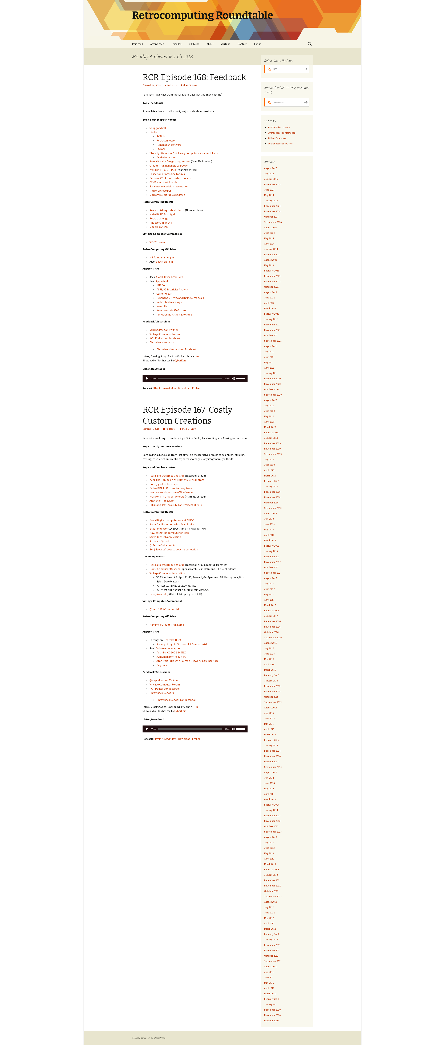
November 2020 (272, 383)
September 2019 (273, 454)
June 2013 (269, 847)
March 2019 (270, 475)
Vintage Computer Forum (164, 334)
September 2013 (273, 831)
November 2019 (272, 448)
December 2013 (272, 815)
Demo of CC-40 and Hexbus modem (170, 178)
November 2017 (272, 561)
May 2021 (269, 362)
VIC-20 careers (157, 242)
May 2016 (269, 659)
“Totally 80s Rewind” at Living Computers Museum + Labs (183, 153)
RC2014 (160, 136)
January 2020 (271, 437)
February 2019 (271, 481)
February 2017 (271, 610)
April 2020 (269, 421)
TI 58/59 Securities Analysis (172, 289)
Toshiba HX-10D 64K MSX (171, 652)
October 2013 (271, 826)
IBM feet (161, 285)
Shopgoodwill (157, 128)
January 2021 (271, 373)
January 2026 (271, 178)
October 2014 (271, 761)
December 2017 (272, 556)
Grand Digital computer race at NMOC (171, 520)
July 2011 (269, 971)
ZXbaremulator (158, 528)
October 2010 (271, 1020)
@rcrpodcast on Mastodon (282, 132)
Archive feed (157, 44)
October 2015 (271, 696)
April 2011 (269, 988)
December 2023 (272, 254)
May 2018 (269, 529)
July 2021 (269, 351)
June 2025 (269, 189)
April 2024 (269, 243)
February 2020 (271, 432)
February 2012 (271, 934)
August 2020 (270, 400)
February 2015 (271, 740)
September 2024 (273, 222)
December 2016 (272, 621)
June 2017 (269, 588)
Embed (196, 388)
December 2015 (272, 686)
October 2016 (271, 632)
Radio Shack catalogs (169, 302)
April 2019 (269, 470)
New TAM (161, 306)
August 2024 (270, 227)
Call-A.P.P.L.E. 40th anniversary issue (170, 488)
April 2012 (269, 923)
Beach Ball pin (164, 261)
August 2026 (270, 168)
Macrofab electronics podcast (167, 194)
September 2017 (273, 572)
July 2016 (269, 648)
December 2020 (272, 378)
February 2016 (271, 675)
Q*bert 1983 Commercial (164, 609)
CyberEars (180, 360)
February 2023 (271, 270)
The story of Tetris (160, 222)
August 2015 (270, 707)
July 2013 (269, 842)
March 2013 (270, 864)
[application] (195, 378)
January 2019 (271, 486)
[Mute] (233, 378)
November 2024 (272, 211)
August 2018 (270, 513)
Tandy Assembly (159, 594)
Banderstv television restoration (168, 186)
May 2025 (269, 195)
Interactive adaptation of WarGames (171, 492)
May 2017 (269, 594)
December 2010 (272, 1009)
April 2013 (269, 858)
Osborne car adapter (168, 648)
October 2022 (271, 286)
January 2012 (271, 939)
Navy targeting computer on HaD (169, 532)
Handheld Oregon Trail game (166, 624)
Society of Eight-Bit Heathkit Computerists (182, 644)
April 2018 (269, 535)
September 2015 (273, 702)
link (197, 356)
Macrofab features (160, 190)
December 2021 (272, 324)
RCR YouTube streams (279, 127)
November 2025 (272, 184)
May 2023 (269, 265)
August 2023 (270, 259)
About (210, 44)
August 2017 (270, 578)
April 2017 (269, 599)
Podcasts (172, 85)
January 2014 (271, 810)
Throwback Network (161, 342)
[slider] (241, 378)
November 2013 (272, 820)
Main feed (137, 44)
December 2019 (272, 443)
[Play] (147, 378)
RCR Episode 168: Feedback (194, 77)
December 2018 (272, 491)
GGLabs (160, 149)
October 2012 (271, 891)
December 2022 (272, 276)
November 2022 (272, 281)
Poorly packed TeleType (163, 484)
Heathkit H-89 (172, 640)
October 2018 (271, 502)
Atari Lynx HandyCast (162, 500)
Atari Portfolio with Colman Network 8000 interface (187, 661)
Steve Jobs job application (165, 537)
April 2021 (269, 367)
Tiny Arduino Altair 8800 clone (174, 314)
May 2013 (269, 853)
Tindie (153, 132)
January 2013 (271, 874)
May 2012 (269, 918)
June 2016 (269, 653)
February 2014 (271, 804)
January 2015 (271, 745)
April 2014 (269, 793)
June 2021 (269, 356)
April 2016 (269, 664)
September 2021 (273, 340)
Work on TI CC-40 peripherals (166, 496)
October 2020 (271, 389)
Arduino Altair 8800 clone (171, 310)
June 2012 (269, 912)
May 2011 (269, 982)
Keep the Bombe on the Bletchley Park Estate (176, 480)
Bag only (161, 665)
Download (184, 388)
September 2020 (273, 394)
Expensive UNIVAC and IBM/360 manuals (180, 297)
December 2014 (272, 750)
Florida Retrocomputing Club (166, 475)
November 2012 (272, 885)
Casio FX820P (164, 293)
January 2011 (271, 1004)
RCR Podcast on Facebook (164, 338)
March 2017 (270, 605)
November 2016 (272, 626)
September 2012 (273, 896)
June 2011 (269, 977)
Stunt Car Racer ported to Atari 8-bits (171, 524)
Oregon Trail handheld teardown (168, 165)
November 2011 (272, 950)
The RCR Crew (190, 85)
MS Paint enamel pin (161, 257)
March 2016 (270, 669)
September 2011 (273, 961)
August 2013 (270, 837)
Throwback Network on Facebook (176, 349)
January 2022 (271, 319)
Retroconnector (166, 140)
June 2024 (269, 232)
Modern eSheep (158, 226)
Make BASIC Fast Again (162, 214)
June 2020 (269, 410)
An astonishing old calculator (166, 210)
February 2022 (271, 313)
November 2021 (272, 330)
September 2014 (273, 766)
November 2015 (272, 691)
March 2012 (270, 928)
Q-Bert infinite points (162, 545)
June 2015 (269, 718)
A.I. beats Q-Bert (159, 541)
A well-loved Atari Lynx (169, 277)
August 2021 (270, 346)
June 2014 (269, 783)
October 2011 (271, 955)
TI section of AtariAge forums (167, 174)
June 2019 (269, 464)
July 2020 (269, 405)
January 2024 (271, 249)
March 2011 (270, 993)
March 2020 (270, 427)
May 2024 (269, 238)
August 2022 (270, 292)
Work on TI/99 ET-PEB (162, 169)
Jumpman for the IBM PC (171, 656)
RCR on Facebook (277, 138)
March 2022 (270, 308)
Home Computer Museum (164, 569)
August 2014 (270, 772)
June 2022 (269, 297)
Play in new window (164, 388)
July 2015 (269, 713)
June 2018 (269, 524)
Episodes (176, 44)
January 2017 (271, 615)
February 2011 (271, 998)
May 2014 (269, 788)
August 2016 (270, 642)
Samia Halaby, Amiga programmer (169, 161)
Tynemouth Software (168, 144)
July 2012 (269, 907)
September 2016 (273, 637)
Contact (242, 44)
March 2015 (270, 734)
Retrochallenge (158, 218)
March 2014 (270, 799)
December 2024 (272, 205)
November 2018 (272, 497)
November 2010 (272, 1015)
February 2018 (271, 545)
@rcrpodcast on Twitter (163, 330)
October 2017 (271, 567)
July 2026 (269, 173)
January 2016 (271, 680)
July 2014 (269, 777)
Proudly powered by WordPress (148, 1037)
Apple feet (162, 281)
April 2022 (269, 303)
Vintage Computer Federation (167, 573)
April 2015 (269, 729)
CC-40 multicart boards (163, 182)
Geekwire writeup (166, 157)
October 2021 (271, 335)
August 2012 (270, 901)
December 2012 (272, 880)
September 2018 (273, 508)
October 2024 (271, 216)
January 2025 (271, 200)
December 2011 (272, 945)
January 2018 (271, 551)
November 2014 (272, 756)
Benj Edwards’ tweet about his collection (173, 549)
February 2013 (271, 869)
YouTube (225, 44)
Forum (257, 44)
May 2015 (269, 723)
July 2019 (269, 459)
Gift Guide (194, 44)
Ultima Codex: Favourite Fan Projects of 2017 (175, 505)
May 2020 (269, 416)
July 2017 (269, 583)
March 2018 (270, 540)
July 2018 (269, 518)
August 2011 (270, 966)
